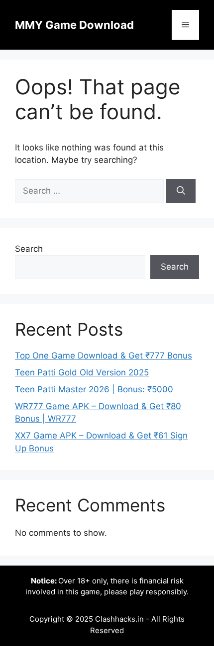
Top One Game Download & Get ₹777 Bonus (103, 355)
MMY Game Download (74, 24)
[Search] (181, 191)
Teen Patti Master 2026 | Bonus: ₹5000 (94, 389)
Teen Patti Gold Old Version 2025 (82, 372)
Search (29, 249)
